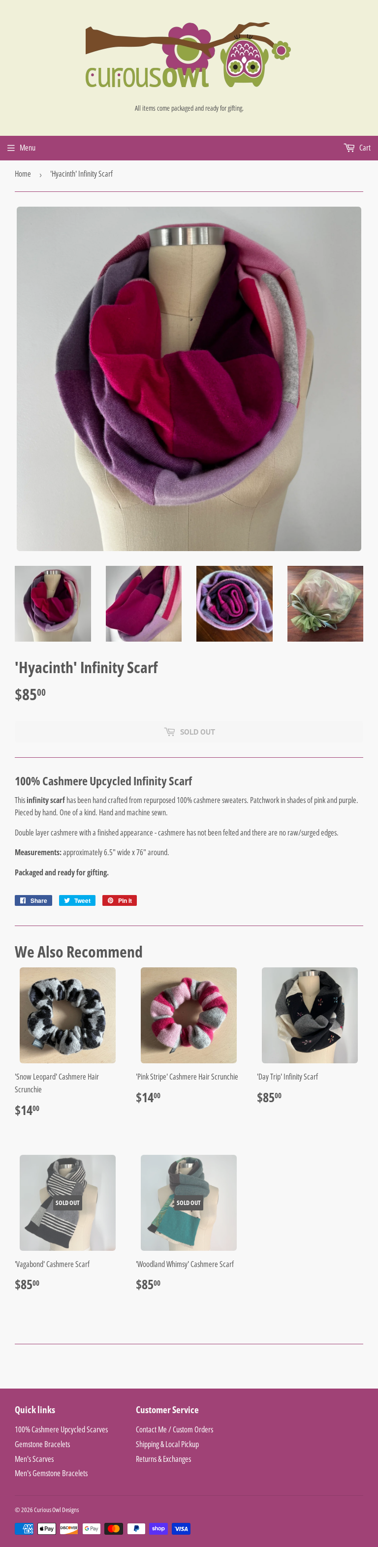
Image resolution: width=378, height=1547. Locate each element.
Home (23, 173)
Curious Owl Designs (56, 1509)
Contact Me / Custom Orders (174, 1429)
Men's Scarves (34, 1459)
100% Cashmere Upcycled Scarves (61, 1429)
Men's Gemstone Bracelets (51, 1473)
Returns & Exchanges (163, 1459)
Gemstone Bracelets (42, 1444)
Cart (364, 147)
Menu (27, 147)
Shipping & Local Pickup (167, 1444)
